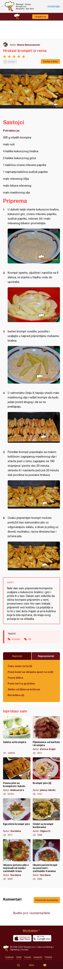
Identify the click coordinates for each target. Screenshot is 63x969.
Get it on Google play (42, 938)
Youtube (27, 957)
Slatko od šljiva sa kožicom (24, 689)
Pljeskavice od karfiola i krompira (46, 735)
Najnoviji (17, 656)
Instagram (37, 957)
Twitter (19, 957)
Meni (31, 965)
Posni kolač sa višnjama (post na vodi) (30, 671)
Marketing (15, 949)
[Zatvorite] (2, 6)
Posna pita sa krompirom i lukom (16, 776)
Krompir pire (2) (46, 776)
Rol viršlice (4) (16, 695)
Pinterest (48, 957)
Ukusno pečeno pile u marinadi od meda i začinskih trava (16, 860)
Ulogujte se (40, 16)
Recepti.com (6, 948)
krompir (16, 639)
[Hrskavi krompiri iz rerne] (34, 246)
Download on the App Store (22, 938)
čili (29, 639)
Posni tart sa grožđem (21, 683)
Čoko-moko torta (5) (20, 666)
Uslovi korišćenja (44, 947)
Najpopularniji (46, 656)
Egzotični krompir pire (16, 817)
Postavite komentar (46, 900)
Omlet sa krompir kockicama (46, 817)
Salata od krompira (16, 735)
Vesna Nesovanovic (28, 44)
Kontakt (24, 949)
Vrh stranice (30, 930)
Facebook (9, 957)
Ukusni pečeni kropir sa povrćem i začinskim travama (46, 860)
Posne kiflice (15, 677)
